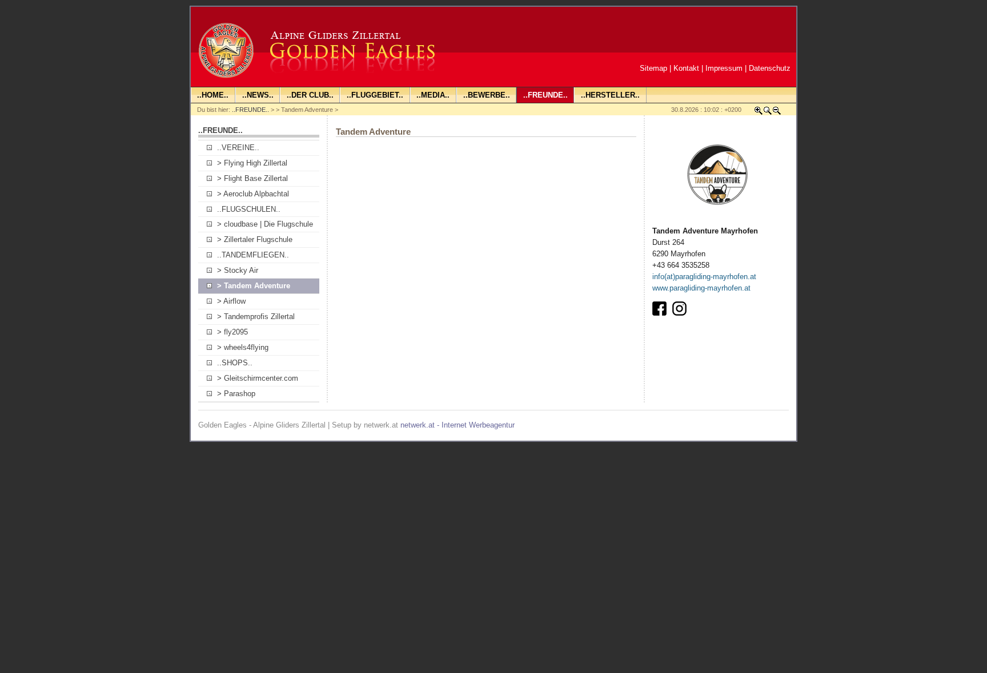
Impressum (724, 68)
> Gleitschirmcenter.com (257, 378)
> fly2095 (232, 332)
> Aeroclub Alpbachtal (253, 194)
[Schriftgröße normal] (767, 112)
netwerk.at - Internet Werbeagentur (457, 425)
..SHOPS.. (234, 362)
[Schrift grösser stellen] (758, 112)
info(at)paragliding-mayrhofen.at (704, 276)
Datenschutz (770, 68)
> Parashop (236, 393)
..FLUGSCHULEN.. (248, 209)
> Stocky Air (237, 270)
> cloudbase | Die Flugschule (265, 224)
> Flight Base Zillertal (252, 178)
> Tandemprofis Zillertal (256, 316)
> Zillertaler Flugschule (254, 239)
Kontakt (686, 68)
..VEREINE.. (238, 147)
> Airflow (231, 301)
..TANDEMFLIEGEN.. (253, 255)
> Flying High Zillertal (252, 163)
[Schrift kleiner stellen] (776, 112)
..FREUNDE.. (250, 109)
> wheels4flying (242, 347)
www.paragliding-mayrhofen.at (701, 288)
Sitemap (653, 68)
